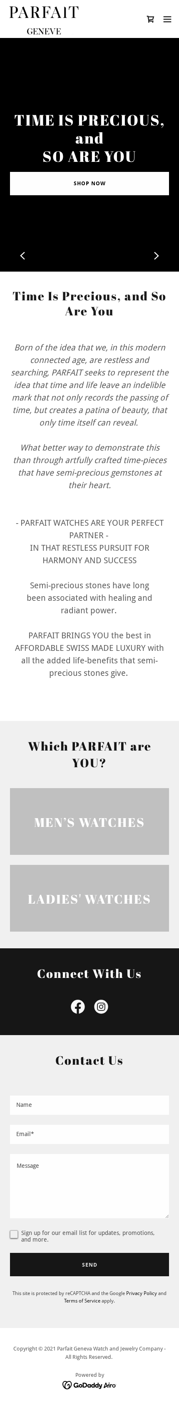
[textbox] (89, 1105)
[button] (167, 19)
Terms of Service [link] (82, 1301)
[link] (43, 19)
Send (89, 1265)
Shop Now (90, 183)
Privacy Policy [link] (141, 1293)
